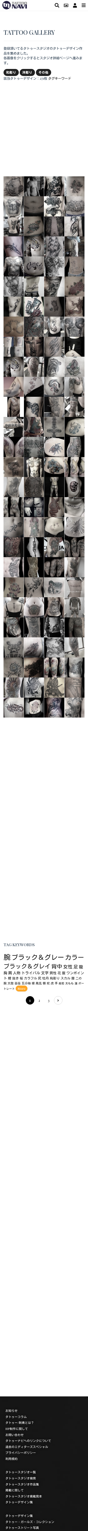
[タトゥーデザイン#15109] (34, 386)
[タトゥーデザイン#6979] (75, 446)
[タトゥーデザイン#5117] (75, 667)
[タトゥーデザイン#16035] (14, 266)
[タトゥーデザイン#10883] (14, 486)
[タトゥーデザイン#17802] (75, 607)
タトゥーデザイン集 (19, 1502)
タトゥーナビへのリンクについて (28, 1441)
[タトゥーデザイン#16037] (54, 586)
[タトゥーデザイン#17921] (75, 586)
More (22, 988)
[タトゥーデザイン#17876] (14, 426)
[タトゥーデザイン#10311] (75, 346)
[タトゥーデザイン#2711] (34, 446)
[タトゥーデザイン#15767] (14, 406)
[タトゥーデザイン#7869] (34, 526)
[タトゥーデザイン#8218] (34, 647)
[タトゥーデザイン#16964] (34, 346)
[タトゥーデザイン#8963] (75, 206)
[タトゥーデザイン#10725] (34, 586)
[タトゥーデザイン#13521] (75, 466)
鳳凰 (39, 983)
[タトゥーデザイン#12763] (34, 286)
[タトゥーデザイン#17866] (14, 607)
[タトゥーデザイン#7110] (75, 306)
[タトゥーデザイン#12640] (34, 546)
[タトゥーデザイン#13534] (54, 667)
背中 (56, 966)
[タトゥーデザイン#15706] (34, 687)
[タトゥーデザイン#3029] (75, 326)
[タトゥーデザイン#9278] (54, 707)
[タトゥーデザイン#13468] (34, 185)
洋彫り (27, 72)
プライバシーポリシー (20, 1453)
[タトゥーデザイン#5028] (14, 466)
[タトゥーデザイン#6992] (54, 406)
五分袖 (26, 983)
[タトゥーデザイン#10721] (54, 566)
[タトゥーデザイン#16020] (75, 426)
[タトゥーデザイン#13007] (34, 206)
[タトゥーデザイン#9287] (14, 246)
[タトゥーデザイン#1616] (54, 526)
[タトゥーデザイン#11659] (14, 206)
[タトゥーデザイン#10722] (75, 546)
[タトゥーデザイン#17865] (75, 406)
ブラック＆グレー (37, 957)
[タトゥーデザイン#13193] (14, 386)
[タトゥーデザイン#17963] (14, 346)
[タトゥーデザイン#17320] (54, 326)
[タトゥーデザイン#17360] (75, 626)
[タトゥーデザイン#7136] (34, 406)
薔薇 (18, 983)
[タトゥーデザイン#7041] (54, 647)
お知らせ (11, 1411)
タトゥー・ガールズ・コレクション (29, 1522)
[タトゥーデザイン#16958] (34, 667)
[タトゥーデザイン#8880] (75, 286)
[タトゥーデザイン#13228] (34, 225)
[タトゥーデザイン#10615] (34, 466)
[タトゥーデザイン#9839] (54, 246)
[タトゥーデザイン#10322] (75, 185)
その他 (43, 72)
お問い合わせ (14, 1435)
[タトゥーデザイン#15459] (54, 486)
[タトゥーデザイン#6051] (54, 206)
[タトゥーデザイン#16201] (14, 546)
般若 (61, 983)
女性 (68, 966)
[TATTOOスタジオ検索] (56, 5)
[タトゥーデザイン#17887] (75, 386)
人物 (16, 972)
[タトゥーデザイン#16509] (14, 446)
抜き (15, 978)
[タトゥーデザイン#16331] (34, 707)
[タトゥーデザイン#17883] (34, 366)
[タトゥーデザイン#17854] (75, 647)
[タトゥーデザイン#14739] (14, 707)
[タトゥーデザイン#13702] (75, 566)
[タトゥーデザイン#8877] (14, 586)
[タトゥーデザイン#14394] (34, 626)
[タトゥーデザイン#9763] (34, 506)
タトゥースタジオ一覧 (20, 1472)
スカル (65, 978)
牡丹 (45, 978)
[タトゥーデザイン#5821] (75, 687)
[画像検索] (66, 5)
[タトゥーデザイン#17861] (14, 225)
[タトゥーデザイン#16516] (14, 185)
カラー (74, 957)
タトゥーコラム (16, 1417)
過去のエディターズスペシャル (26, 1447)
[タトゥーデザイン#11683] (54, 386)
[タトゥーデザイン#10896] (14, 647)
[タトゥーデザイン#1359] (54, 687)
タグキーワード (59, 78)
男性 (53, 973)
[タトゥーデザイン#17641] (75, 366)
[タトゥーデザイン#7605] (34, 266)
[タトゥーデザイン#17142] (75, 506)
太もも (69, 983)
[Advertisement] (44, 129)
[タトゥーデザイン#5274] (54, 466)
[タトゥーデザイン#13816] (34, 566)
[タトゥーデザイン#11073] (54, 506)
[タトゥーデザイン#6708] (14, 286)
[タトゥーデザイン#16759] (34, 607)
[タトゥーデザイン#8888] (14, 667)
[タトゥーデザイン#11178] (14, 506)
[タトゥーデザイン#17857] (14, 366)
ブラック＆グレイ (27, 966)
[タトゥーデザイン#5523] (75, 246)
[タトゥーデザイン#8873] (14, 326)
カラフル (30, 978)
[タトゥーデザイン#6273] (75, 486)
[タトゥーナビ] (14, 4)
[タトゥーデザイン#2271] (75, 225)
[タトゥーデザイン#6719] (54, 346)
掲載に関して (14, 1490)
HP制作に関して (16, 1429)
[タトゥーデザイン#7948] (54, 607)
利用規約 (11, 1459)
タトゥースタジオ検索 (20, 1478)
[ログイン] (75, 5)
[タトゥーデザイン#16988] (54, 546)
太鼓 (11, 983)
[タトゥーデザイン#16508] (34, 486)
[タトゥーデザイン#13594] (14, 626)
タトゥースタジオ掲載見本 (23, 1496)
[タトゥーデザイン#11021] (54, 306)
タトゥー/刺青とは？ (19, 1423)
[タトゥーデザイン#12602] (14, 566)
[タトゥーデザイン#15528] (54, 446)
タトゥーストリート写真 (22, 1528)
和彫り (11, 72)
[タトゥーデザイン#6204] (75, 266)
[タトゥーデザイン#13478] (54, 626)
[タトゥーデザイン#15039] (54, 185)
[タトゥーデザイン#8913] (54, 426)
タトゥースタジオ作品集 (22, 1484)
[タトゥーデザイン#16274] (54, 286)
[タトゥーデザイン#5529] (14, 687)
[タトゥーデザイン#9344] (34, 426)
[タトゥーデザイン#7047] (54, 266)
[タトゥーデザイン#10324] (34, 306)
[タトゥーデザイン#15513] (75, 526)
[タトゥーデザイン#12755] (54, 366)
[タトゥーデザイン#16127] (14, 306)
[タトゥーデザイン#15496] (14, 526)
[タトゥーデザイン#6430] (75, 707)
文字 (45, 972)
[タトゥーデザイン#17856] (34, 246)
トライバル (30, 972)
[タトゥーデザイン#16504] (54, 225)
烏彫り (55, 978)
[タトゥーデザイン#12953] (34, 326)
